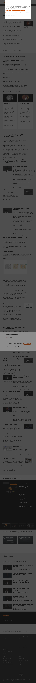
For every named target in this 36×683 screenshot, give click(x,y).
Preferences (15, 12)
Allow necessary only (15, 10)
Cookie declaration (8, 15)
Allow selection (22, 10)
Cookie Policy (11, 8)
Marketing (27, 12)
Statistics (21, 12)
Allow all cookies (8, 10)
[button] (34, 170)
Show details (13, 15)
